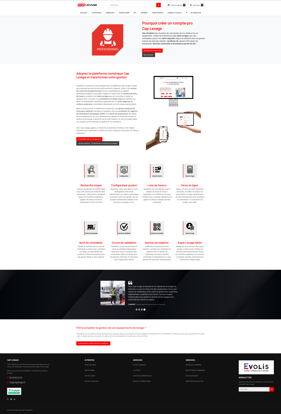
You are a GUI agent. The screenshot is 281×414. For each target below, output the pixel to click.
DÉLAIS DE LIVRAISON (193, 365)
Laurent (131, 304)
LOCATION (137, 370)
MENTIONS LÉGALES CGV (194, 381)
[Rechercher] (158, 5)
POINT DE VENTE (90, 365)
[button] (186, 13)
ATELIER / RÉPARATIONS (141, 381)
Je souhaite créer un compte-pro (89, 139)
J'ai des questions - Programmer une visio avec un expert (98, 143)
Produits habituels (176, 5)
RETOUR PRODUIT (192, 376)
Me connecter (149, 55)
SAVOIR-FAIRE (90, 370)
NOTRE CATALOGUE (92, 381)
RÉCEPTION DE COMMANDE (195, 370)
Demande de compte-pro (152, 50)
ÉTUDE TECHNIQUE (140, 365)
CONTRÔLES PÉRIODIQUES (142, 376)
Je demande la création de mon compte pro (93, 343)
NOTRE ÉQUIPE (90, 376)
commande (196, 5)
